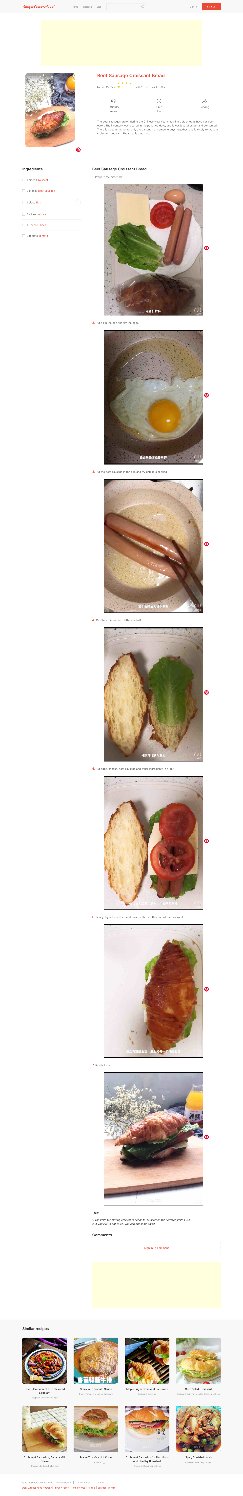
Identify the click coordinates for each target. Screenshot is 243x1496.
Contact (100, 1482)
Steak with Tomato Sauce (96, 1389)
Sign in (193, 6)
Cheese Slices (37, 225)
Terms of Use (83, 1482)
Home (75, 6)
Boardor (102, 1487)
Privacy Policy (63, 1482)
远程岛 (111, 1487)
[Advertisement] (121, 43)
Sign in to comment (156, 1248)
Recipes (87, 6)
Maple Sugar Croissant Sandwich (147, 1389)
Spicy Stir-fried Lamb (198, 1457)
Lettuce (41, 214)
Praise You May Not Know (96, 1457)
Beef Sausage (46, 190)
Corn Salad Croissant (198, 1389)
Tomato (43, 235)
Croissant (42, 180)
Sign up (211, 6)
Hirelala (91, 1487)
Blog (99, 6)
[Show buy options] (78, 202)
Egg (38, 202)
